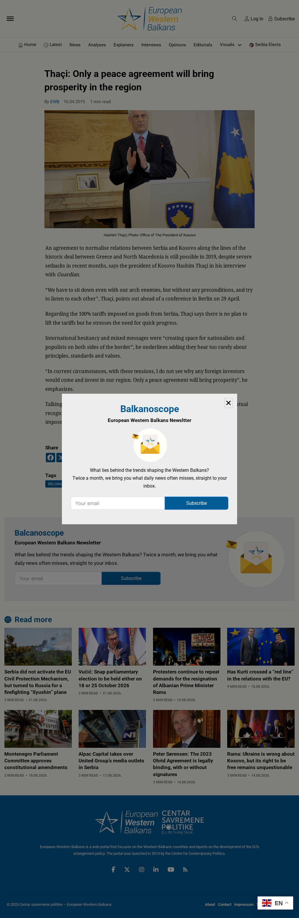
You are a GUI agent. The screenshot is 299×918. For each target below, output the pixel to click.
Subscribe (196, 503)
